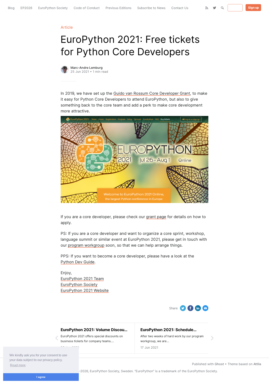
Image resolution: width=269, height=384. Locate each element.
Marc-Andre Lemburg (86, 68)
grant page (156, 216)
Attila (257, 364)
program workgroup (86, 245)
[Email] (205, 308)
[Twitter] (214, 8)
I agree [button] (40, 376)
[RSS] (206, 8)
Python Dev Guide (78, 262)
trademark (169, 371)
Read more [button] (18, 365)
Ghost (219, 364)
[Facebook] (190, 308)
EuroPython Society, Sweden (111, 371)
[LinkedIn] (198, 308)
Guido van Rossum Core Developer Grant (151, 93)
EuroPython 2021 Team (82, 278)
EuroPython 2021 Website (85, 290)
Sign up (253, 7)
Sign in (235, 8)
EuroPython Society (79, 284)
